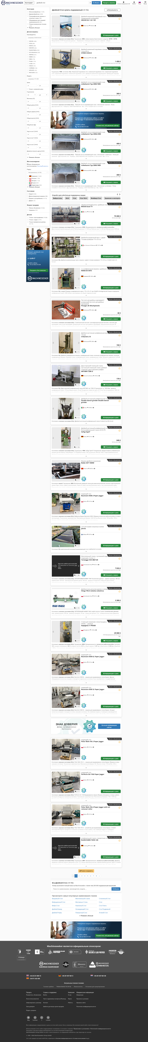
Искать (97, 3)
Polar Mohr (83, 198)
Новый (32, 194)
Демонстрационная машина (38, 196)
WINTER (33, 48)
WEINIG (32, 54)
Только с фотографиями (38, 217)
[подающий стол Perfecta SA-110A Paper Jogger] (66, 782)
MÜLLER (33, 70)
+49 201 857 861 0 (67, 976)
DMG (32, 59)
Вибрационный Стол (58, 902)
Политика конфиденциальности (64, 1038)
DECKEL (32, 41)
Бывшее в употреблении (38, 198)
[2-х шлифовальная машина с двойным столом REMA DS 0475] (66, 278)
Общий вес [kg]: (31, 125)
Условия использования (79, 1038)
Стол (100, 902)
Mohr (67, 198)
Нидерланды (36, 185)
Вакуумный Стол (57, 899)
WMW (32, 57)
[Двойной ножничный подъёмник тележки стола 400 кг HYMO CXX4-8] (66, 59)
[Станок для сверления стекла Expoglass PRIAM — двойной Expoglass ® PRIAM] (66, 631)
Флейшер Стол (96, 198)
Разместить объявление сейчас (107, 125)
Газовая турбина (48, 986)
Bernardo (33, 72)
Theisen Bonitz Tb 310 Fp (63, 986)
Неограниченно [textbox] (34, 172)
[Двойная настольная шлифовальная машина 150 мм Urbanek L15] (66, 342)
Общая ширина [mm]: (33, 111)
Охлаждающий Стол (81, 909)
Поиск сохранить (87, 871)
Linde (32, 63)
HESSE (32, 66)
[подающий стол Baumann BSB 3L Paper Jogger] (66, 697)
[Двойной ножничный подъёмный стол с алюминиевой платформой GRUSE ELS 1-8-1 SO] (66, 26)
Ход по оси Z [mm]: (32, 144)
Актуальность (113, 10)
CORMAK (33, 68)
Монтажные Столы (81, 902)
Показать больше (87, 916)
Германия (36, 176)
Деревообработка (36, 14)
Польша (35, 178)
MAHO (32, 45)
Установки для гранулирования (95, 986)
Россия (42, 166)
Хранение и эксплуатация (114, 198)
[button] (145, 2)
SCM (32, 43)
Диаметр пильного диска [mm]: (36, 151)
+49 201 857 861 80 (100, 976)
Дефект (32, 200)
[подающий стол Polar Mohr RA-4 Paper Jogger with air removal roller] (66, 815)
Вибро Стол (56, 906)
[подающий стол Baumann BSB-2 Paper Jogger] (66, 503)
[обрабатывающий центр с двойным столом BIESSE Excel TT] (66, 214)
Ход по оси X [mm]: (32, 131)
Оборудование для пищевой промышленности (37, 21)
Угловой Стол (103, 913)
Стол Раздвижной (104, 909)
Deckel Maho (34, 50)
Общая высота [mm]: (33, 118)
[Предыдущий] (53, 26)
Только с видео (35, 219)
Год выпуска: (30, 92)
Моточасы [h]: (31, 98)
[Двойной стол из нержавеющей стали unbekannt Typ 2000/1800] (66, 92)
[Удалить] (90, 2)
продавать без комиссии (38, 270)
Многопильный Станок (82, 899)
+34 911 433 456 (35, 979)
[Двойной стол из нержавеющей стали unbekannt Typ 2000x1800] (66, 142)
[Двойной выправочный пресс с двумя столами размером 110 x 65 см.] (66, 247)
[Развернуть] (86, 44)
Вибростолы (57, 198)
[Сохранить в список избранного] (119, 19)
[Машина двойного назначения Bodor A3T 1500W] (66, 470)
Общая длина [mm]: (33, 105)
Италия (35, 183)
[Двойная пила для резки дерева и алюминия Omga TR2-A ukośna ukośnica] (66, 598)
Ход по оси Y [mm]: (32, 138)
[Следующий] (78, 26)
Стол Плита (102, 906)
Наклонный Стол (80, 906)
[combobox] (37, 172)
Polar (74, 198)
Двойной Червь (57, 913)
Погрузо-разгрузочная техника (37, 25)
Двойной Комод (57, 909)
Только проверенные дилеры (37, 223)
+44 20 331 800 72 (35, 976)
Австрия (35, 180)
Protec (32, 61)
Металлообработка (36, 12)
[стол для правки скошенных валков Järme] (66, 536)
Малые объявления (37, 208)
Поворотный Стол (81, 913)
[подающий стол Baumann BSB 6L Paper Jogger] (66, 664)
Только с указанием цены (36, 89)
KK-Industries (34, 52)
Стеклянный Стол (104, 899)
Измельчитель (78, 986)
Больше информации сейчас (109, 726)
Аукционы (33, 210)
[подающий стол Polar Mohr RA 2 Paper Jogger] (66, 749)
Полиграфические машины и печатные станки (37, 17)
